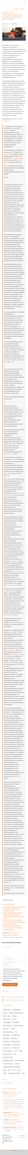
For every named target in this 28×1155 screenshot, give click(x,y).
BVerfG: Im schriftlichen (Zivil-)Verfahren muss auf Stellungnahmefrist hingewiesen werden (14, 909)
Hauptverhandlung (8, 1032)
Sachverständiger (8, 1064)
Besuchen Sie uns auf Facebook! (15, 997)
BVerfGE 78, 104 (19, 493)
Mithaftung (6, 1041)
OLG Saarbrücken (8, 1051)
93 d (10, 888)
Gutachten (6, 1029)
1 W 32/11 (17, 654)
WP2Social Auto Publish (8, 1150)
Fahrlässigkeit (7, 1022)
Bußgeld (14, 1016)
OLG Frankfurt (16, 1044)
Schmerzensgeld (19, 937)
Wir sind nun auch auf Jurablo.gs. (16, 1000)
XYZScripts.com (21, 1150)
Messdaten (6, 1038)
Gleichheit (16, 933)
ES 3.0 (14, 1019)
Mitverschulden (15, 1041)
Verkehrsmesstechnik (14, 1073)
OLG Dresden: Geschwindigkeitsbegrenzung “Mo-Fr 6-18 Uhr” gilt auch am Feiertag (14, 1114)
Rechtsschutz (16, 935)
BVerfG (11, 933)
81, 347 (11, 495)
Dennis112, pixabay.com (7, 41)
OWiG (20, 1051)
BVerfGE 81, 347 (8, 454)
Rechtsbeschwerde (8, 1060)
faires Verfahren (7, 1025)
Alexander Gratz (7, 23)
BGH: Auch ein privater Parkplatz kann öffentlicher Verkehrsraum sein (12, 1094)
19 (17, 360)
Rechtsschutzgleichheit (8, 937)
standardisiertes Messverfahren (11, 1067)
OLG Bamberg (7, 1044)
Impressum (22, 1135)
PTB (15, 1054)
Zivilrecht (8, 25)
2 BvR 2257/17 (12, 585)
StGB (4, 1070)
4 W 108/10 (11, 650)
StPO (9, 1070)
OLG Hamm (6, 1048)
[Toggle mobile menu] (25, 2)
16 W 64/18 (16, 158)
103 (5, 350)
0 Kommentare (14, 25)
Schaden (17, 1064)
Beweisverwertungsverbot (16, 1013)
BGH (9, 1016)
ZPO (23, 1073)
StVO (19, 1070)
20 (17, 137)
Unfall (4, 1073)
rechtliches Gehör (8, 1057)
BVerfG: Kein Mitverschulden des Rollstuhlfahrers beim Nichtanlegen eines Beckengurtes (13, 927)
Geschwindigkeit (18, 1025)
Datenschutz (6, 1019)
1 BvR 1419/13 (18, 571)
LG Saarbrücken (15, 1035)
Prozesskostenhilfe (7, 935)
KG (16, 1032)
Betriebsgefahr (17, 1010)
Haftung (13, 1029)
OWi (16, 1051)
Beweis (5, 1013)
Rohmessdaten (20, 1060)
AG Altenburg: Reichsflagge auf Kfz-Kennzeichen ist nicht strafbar (13, 1129)
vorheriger (15, 9)
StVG (14, 1070)
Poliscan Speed (7, 1054)
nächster (22, 9)
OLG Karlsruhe (15, 1048)
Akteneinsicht (7, 1010)
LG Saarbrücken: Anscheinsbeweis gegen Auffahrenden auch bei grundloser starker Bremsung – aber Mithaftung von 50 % (13, 1105)
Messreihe (14, 1038)
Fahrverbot (16, 1022)
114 (22, 547)
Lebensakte (6, 1035)
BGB (4, 1016)
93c (20, 412)
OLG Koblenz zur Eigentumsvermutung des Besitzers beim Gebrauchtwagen (13, 1121)
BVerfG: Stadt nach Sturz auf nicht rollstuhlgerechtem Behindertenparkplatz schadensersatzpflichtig (15, 922)
